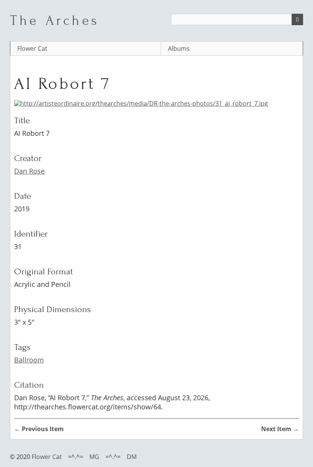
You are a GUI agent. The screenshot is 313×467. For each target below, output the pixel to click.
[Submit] (297, 19)
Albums (179, 48)
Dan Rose (29, 171)
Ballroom (29, 359)
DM (132, 457)
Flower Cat (32, 48)
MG (94, 457)
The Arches (54, 20)
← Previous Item (39, 428)
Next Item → (280, 428)
